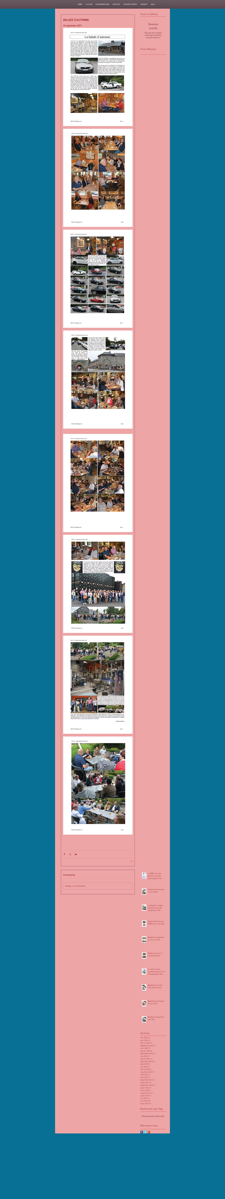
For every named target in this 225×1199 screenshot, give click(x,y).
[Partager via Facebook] (64, 854)
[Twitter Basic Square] (145, 1132)
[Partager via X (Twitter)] (70, 854)
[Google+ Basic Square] (148, 1132)
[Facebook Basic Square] (141, 1132)
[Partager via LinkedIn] (76, 854)
